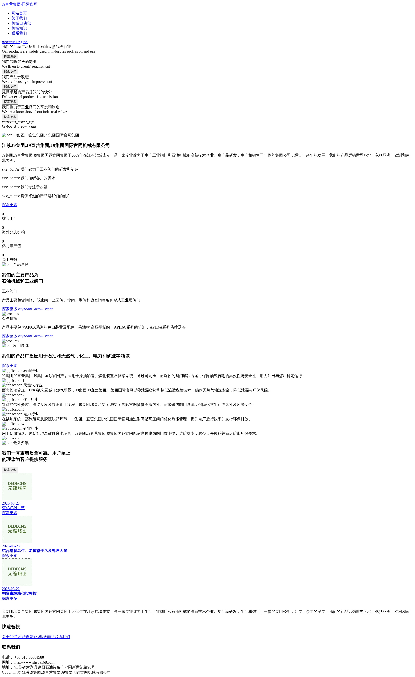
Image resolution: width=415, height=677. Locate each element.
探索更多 (10, 56)
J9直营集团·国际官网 (19, 4)
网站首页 (19, 13)
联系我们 (19, 33)
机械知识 (19, 28)
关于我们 (19, 18)
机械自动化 (21, 23)
